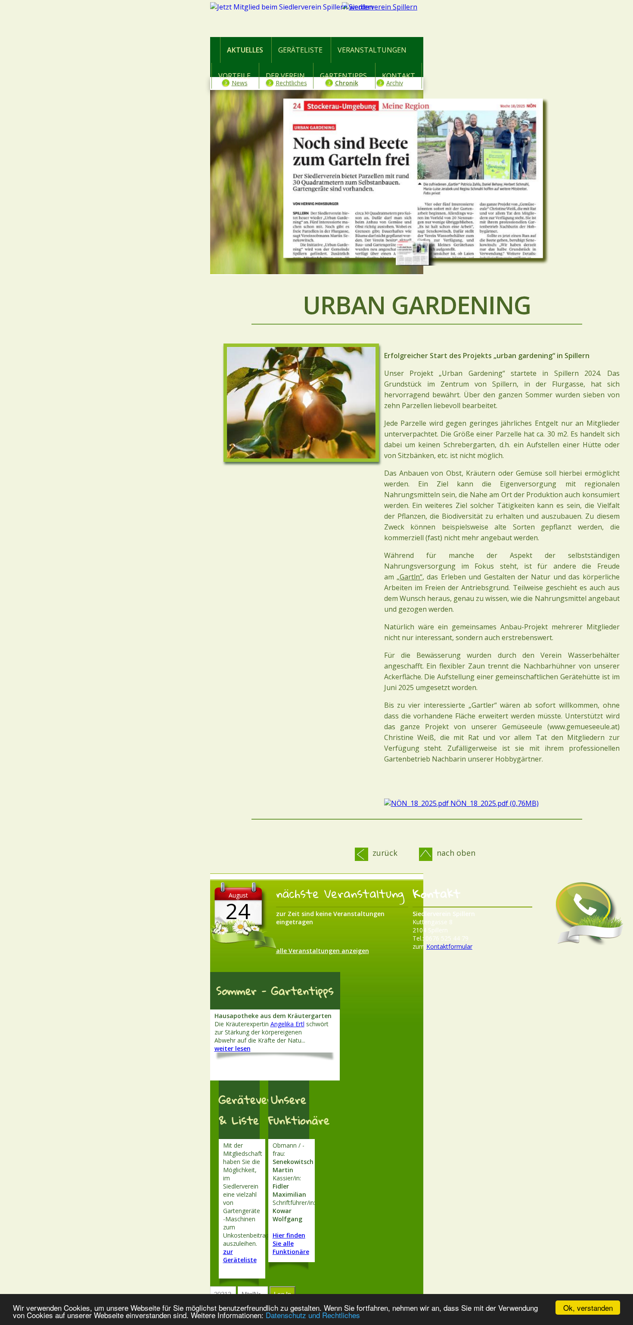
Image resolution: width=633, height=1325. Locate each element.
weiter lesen (232, 1048)
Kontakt (398, 75)
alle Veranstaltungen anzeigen (322, 951)
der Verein (285, 75)
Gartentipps (343, 75)
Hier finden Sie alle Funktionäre (291, 1243)
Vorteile (234, 75)
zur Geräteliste (240, 1256)
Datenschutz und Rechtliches (313, 1315)
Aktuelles (245, 50)
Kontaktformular (449, 946)
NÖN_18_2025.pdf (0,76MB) (494, 803)
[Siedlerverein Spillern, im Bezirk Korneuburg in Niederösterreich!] (417, 20)
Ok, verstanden (588, 1307)
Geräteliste (300, 50)
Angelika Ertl (287, 1024)
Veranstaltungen (372, 50)
